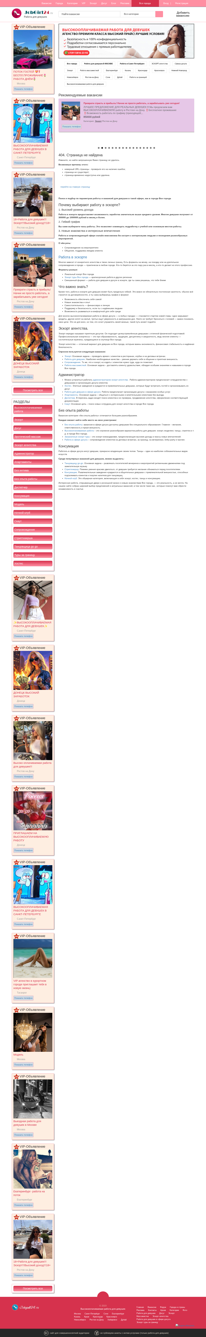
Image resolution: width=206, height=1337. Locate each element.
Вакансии (46, 3)
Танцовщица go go (26, 546)
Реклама (124, 3)
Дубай (119, 77)
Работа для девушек (75, 359)
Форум (163, 1307)
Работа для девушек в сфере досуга (83, 392)
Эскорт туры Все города (76, 277)
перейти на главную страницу (75, 187)
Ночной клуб (22, 512)
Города (59, 3)
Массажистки (142, 1316)
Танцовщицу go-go (74, 463)
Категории (72, 3)
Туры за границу (24, 555)
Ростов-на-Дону (92, 77)
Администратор (24, 453)
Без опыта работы (25, 478)
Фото (185, 1310)
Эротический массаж (27, 436)
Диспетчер (20, 487)
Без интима (21, 470)
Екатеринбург (112, 70)
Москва (77, 1314)
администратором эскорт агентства (110, 380)
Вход (166, 3)
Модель (19, 504)
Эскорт (93, 3)
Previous (55, 120)
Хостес (18, 563)
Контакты (152, 1310)
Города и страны (177, 1307)
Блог (113, 3)
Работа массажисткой (89, 70)
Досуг (104, 3)
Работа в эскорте (73, 257)
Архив (163, 1310)
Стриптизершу (72, 469)
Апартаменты (22, 462)
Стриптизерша (23, 538)
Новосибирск (72, 77)
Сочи (108, 77)
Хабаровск (112, 1320)
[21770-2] (126, 41)
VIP (83, 3)
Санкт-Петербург (92, 1314)
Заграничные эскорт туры (77, 436)
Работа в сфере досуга (76, 439)
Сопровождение (24, 529)
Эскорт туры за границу (147, 1322)
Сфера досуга (181, 64)
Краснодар (142, 70)
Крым (86, 1317)
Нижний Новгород (179, 70)
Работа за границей (138, 77)
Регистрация (181, 3)
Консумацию (71, 472)
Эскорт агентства (25, 445)
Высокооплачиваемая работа (28, 409)
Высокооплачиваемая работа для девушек (85, 84)
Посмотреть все (33, 390)
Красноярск (159, 70)
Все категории (131, 14)
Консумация (21, 495)
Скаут (18, 521)
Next (197, 120)
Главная (140, 1307)
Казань (128, 70)
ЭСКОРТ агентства (160, 64)
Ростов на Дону (97, 1320)
